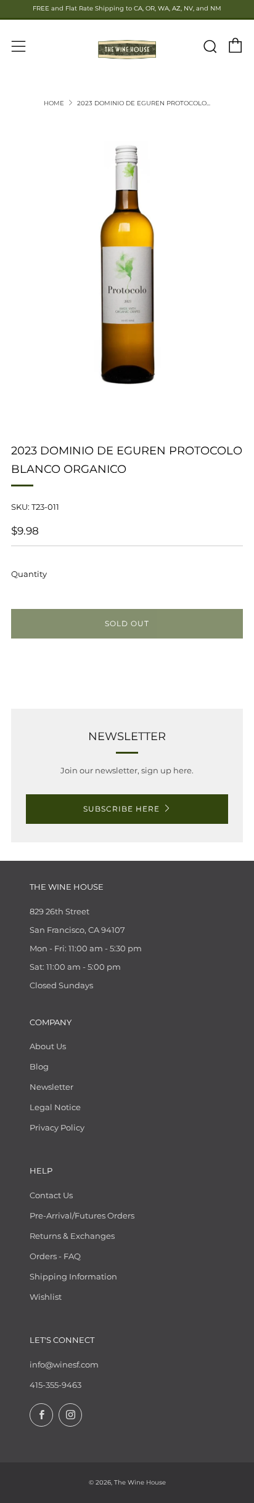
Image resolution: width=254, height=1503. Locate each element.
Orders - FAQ (55, 1256)
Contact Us (51, 1195)
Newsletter (51, 1087)
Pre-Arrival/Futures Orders (82, 1215)
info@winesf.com (64, 1364)
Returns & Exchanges (72, 1236)
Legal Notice (55, 1107)
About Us (48, 1046)
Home (54, 103)
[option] (127, 267)
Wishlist (46, 1297)
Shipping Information (73, 1276)
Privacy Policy (57, 1127)
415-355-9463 (55, 1385)
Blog (39, 1066)
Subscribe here (121, 808)
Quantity (29, 574)
